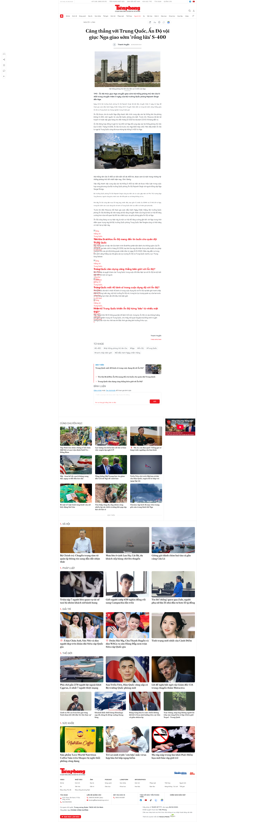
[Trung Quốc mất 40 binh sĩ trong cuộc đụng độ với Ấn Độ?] (153, 369)
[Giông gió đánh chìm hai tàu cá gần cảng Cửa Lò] (173, 540)
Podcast (108, 779)
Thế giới (105, 16)
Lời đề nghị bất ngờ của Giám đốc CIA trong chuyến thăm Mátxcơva (172, 686)
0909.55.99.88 (94, 797)
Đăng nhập (98, 390)
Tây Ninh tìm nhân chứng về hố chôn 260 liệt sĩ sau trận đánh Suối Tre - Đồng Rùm (75, 449)
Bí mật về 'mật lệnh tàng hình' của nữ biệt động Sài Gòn (75, 506)
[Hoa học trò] (192, 773)
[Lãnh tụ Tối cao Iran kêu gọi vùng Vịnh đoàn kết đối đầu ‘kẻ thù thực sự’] (75, 701)
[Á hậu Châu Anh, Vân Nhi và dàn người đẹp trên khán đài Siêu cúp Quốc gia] (81, 625)
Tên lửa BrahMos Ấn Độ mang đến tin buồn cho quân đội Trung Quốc (126, 377)
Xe (144, 16)
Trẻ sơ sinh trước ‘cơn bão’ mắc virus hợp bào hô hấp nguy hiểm (126, 756)
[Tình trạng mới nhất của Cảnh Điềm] (173, 625)
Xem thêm (193, 16)
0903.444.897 (120, 797)
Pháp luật (121, 16)
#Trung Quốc (152, 348)
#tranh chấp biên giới (103, 353)
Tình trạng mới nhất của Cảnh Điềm (172, 640)
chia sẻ (150, 22)
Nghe (4, 54)
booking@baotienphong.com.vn (99, 800)
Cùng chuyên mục (71, 423)
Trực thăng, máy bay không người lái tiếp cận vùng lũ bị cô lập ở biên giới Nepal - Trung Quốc (179, 714)
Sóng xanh (82, 16)
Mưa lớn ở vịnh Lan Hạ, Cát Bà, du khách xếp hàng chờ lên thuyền (124, 557)
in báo (159, 22)
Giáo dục (164, 16)
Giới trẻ (113, 16)
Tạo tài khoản (111, 390)
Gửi (154, 401)
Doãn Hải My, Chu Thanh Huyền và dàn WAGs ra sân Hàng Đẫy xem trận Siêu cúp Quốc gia (127, 643)
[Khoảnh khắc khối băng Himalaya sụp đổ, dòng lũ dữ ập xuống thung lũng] (110, 701)
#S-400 (98, 348)
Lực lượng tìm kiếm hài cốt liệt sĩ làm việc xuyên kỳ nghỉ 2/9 (110, 448)
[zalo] (157, 800)
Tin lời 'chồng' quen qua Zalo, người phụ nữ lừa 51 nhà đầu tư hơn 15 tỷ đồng (173, 601)
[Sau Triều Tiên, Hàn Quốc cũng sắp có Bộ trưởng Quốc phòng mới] (127, 669)
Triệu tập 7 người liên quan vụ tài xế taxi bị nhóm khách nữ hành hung (80, 601)
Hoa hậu (180, 16)
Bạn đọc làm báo (71, 817)
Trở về (4, 76)
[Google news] (163, 800)
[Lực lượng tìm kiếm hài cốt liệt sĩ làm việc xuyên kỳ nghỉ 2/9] (111, 436)
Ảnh (91, 779)
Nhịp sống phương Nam (82, 790)
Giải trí (156, 16)
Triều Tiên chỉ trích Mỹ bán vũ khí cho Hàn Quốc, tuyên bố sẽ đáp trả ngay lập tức (144, 478)
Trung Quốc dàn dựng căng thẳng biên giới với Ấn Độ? (124, 269)
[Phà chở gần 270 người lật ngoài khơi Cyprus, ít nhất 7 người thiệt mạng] (81, 669)
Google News (168, 22)
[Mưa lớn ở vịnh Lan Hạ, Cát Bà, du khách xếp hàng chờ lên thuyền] (127, 540)
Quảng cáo (168, 1)
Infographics (140, 779)
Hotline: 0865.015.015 (99, 1)
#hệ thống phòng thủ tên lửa (115, 348)
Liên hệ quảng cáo (94, 795)
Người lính (137, 16)
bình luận (164, 22)
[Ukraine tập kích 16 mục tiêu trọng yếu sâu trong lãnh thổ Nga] (146, 493)
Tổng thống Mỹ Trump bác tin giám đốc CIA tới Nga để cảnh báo (110, 477)
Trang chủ (61, 16)
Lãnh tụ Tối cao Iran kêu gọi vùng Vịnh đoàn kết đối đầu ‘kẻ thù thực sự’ (75, 713)
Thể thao (129, 16)
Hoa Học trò (147, 1)
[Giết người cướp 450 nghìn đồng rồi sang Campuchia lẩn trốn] (127, 584)
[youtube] (194, 1)
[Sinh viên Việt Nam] (180, 773)
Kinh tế (74, 16)
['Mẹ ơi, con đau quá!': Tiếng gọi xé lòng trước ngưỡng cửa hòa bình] (146, 436)
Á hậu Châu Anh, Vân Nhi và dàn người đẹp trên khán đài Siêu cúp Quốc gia (81, 643)
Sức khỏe (98, 16)
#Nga (132, 348)
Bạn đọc (152, 786)
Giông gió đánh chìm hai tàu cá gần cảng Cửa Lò (171, 557)
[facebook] (190, 1)
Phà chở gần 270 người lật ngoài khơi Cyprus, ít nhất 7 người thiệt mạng (80, 686)
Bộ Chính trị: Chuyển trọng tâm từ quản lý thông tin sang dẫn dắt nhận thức (80, 558)
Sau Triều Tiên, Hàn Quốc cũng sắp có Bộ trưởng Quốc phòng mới (127, 686)
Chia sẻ (4, 60)
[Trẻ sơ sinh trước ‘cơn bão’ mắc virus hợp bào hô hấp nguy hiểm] (127, 739)
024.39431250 (67, 802)
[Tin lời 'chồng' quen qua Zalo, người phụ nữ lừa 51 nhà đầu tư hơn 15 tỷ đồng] (173, 584)
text (155, 22)
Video (187, 16)
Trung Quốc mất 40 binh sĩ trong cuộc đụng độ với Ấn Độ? (126, 287)
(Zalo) (101, 797)
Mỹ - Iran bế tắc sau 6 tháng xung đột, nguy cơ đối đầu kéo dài (74, 477)
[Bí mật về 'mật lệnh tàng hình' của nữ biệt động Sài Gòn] (76, 493)
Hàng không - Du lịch (171, 786)
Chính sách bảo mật (178, 795)
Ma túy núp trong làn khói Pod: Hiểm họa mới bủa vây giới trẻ (172, 756)
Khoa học (172, 16)
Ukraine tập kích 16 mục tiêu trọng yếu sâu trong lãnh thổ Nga (144, 506)
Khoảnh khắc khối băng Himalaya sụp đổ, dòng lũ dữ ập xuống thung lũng (109, 714)
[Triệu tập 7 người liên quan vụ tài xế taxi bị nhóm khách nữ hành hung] (81, 584)
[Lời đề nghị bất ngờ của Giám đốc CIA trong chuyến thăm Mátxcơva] (173, 669)
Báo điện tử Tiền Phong (127, 8)
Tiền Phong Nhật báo (117, 1)
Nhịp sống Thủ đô (65, 790)
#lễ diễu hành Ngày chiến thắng (127, 353)
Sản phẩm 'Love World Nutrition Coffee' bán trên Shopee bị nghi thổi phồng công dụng (80, 758)
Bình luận (4, 71)
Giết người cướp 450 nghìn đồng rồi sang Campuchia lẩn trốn (126, 601)
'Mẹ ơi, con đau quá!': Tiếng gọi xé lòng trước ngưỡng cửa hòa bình (145, 448)
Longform (124, 779)
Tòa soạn (157, 1)
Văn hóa (149, 16)
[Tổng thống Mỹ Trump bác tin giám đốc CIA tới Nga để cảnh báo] (111, 464)
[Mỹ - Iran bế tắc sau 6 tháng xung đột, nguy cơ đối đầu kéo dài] (76, 464)
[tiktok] (152, 800)
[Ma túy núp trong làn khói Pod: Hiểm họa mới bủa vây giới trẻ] (173, 739)
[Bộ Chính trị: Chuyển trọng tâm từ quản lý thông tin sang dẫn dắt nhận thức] (81, 540)
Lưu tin (4, 65)
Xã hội (68, 16)
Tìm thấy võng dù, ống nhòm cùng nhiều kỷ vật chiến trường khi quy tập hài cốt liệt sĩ (111, 507)
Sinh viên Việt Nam (133, 1)
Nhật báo (78, 779)
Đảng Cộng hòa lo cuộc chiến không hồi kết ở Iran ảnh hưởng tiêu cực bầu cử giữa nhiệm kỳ (144, 714)
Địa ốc (90, 16)
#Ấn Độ (140, 348)
